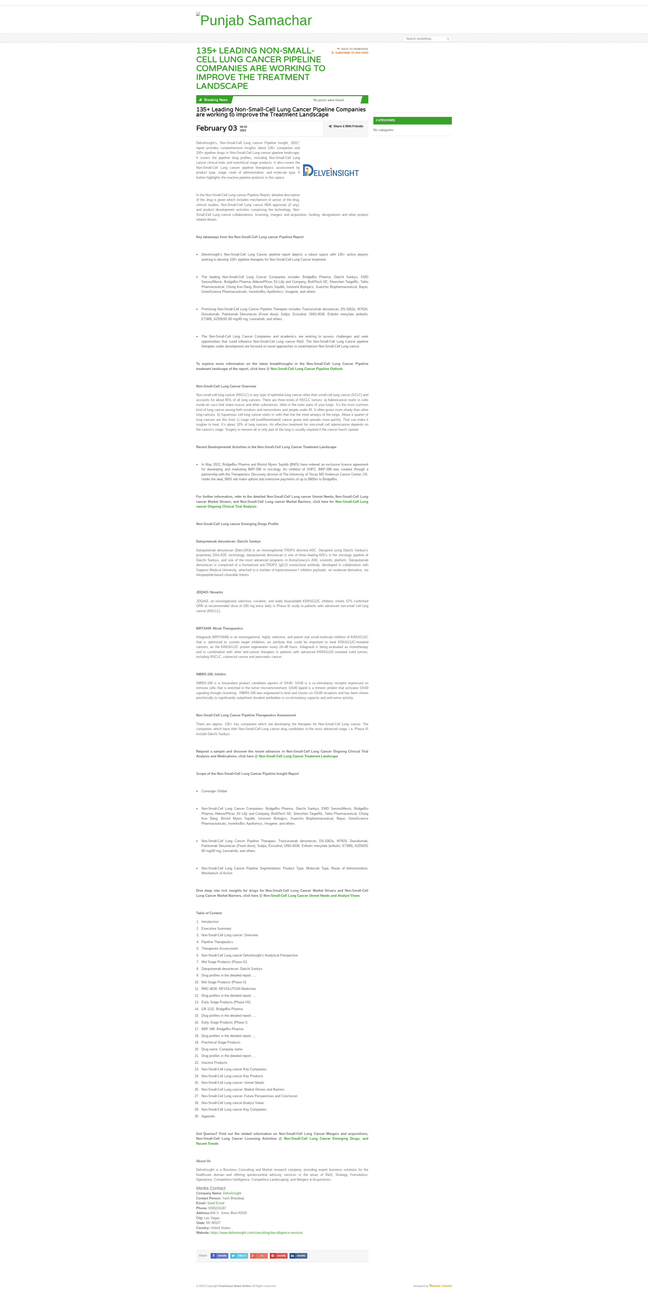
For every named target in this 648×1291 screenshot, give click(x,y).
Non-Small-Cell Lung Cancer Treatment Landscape (298, 756)
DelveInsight (232, 1193)
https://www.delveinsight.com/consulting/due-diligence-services (257, 1233)
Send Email (215, 1203)
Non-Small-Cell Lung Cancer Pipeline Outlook (306, 369)
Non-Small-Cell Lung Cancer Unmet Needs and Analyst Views (312, 896)
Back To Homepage (354, 49)
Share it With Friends (348, 126)
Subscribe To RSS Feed (351, 52)
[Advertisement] (392, 18)
